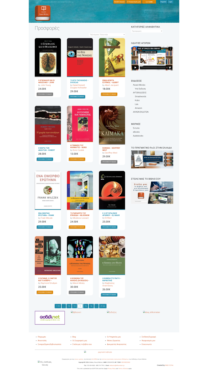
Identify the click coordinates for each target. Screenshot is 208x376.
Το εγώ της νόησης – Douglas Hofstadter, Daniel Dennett (79, 83)
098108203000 (125, 362)
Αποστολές (42, 341)
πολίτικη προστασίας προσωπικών (112, 359)
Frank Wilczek (46, 218)
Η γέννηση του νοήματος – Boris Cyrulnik (78, 147)
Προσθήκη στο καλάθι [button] (45, 94)
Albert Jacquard (111, 85)
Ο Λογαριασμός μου (134, 2)
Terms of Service (123, 368)
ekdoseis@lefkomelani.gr (117, 365)
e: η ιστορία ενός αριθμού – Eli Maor (111, 214)
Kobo (137, 100)
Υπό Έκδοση (140, 89)
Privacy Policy (111, 368)
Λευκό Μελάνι (139, 85)
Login (170, 2)
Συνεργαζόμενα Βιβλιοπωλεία (49, 344)
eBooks (136, 132)
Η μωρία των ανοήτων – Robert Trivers (46, 150)
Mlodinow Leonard (80, 218)
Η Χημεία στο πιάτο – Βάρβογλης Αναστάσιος (111, 280)
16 (91, 306)
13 (74, 306)
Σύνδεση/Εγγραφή (149, 337)
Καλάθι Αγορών (119, 2)
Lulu (136, 104)
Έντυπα (136, 128)
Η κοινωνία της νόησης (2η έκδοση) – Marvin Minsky (79, 280)
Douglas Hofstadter (78, 88)
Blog (74, 337)
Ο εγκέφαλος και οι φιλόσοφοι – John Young (46, 82)
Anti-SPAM (94, 359)
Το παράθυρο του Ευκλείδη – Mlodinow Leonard (79, 215)
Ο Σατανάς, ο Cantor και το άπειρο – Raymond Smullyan (47, 280)
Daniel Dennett (79, 85)
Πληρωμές (42, 337)
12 (69, 306)
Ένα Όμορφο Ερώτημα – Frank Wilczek (46, 215)
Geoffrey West (111, 153)
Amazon (138, 108)
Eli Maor (108, 218)
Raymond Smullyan (49, 283)
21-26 (103, 306)
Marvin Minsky (79, 283)
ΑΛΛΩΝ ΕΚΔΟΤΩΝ (140, 112)
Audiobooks (138, 136)
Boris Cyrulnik (78, 150)
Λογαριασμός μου (148, 341)
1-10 (58, 306)
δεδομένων (125, 359)
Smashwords (140, 96)
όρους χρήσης (79, 359)
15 (86, 306)
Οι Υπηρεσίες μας (114, 337)
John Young (46, 85)
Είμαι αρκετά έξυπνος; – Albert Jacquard (110, 82)
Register (163, 2)
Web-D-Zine (169, 365)
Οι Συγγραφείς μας (79, 341)
